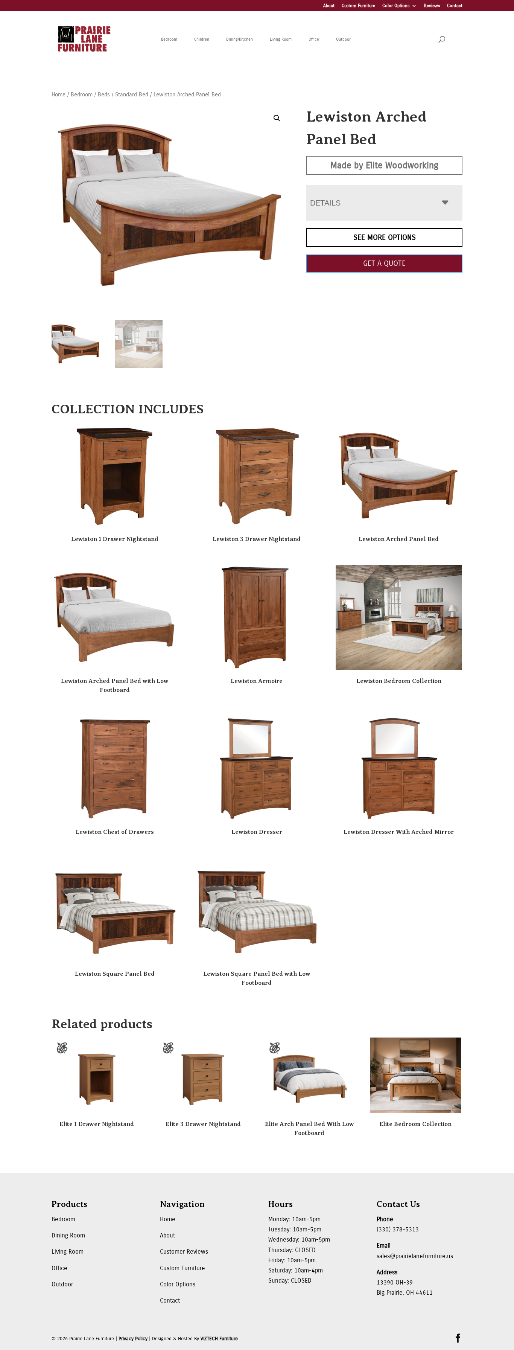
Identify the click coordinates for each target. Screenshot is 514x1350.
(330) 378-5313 (398, 1229)
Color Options (395, 5)
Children (201, 39)
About (329, 5)
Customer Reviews (184, 1251)
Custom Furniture (358, 5)
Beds (104, 94)
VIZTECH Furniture (219, 1339)
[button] (277, 118)
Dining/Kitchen (239, 39)
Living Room (281, 39)
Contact (454, 5)
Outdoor (343, 39)
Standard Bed (131, 94)
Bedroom (169, 39)
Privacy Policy (133, 1339)
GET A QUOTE (384, 263)
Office (314, 39)
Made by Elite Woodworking (384, 165)
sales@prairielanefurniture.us (415, 1256)
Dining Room (68, 1235)
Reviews (432, 5)
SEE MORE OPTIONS (384, 237)
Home (58, 94)
